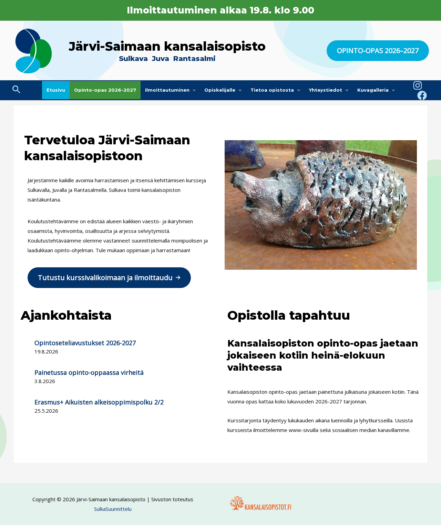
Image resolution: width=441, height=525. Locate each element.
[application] (192, 90)
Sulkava (133, 58)
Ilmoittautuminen (167, 90)
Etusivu (56, 90)
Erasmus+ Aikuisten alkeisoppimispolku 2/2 (99, 402)
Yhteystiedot (325, 90)
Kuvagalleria (373, 90)
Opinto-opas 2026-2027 (105, 90)
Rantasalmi (194, 58)
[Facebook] (422, 95)
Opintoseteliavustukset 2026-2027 (85, 343)
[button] (378, 50)
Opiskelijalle (219, 90)
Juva (161, 58)
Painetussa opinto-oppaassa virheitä (89, 372)
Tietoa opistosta (272, 90)
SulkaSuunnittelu (113, 508)
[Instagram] (417, 85)
